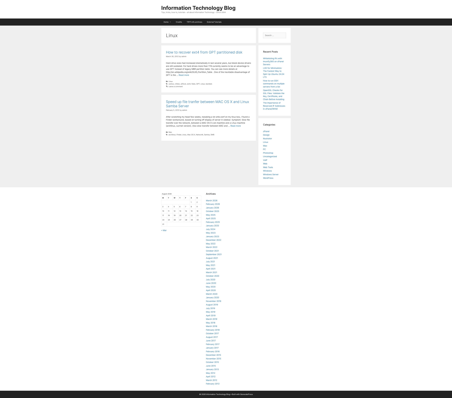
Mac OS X (191, 135)
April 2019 (211, 315)
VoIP (265, 160)
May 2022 (210, 243)
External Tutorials (214, 22)
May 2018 (210, 323)
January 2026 (212, 208)
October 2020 (212, 276)
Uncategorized (270, 156)
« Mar (164, 230)
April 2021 (210, 269)
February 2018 (213, 330)
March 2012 (211, 380)
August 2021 (212, 258)
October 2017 (212, 333)
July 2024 (210, 229)
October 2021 (212, 251)
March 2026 (211, 200)
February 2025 (213, 222)
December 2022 (213, 240)
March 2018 (211, 326)
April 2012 (210, 376)
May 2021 (210, 265)
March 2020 (211, 294)
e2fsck (183, 84)
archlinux (172, 135)
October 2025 (212, 211)
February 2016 (213, 351)
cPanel (266, 131)
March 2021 (211, 272)
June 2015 (211, 366)
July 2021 (210, 261)
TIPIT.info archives (194, 22)
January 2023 (212, 236)
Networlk (199, 135)
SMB (212, 135)
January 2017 (212, 348)
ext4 (189, 84)
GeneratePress (246, 394)
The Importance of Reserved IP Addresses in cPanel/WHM (274, 106)
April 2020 (211, 290)
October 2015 (212, 362)
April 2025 (211, 218)
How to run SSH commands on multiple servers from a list (274, 84)
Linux (171, 81)
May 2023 (211, 233)
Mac (170, 132)
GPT (198, 84)
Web (265, 163)
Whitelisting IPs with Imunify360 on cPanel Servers (273, 61)
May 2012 (210, 373)
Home (166, 22)
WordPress (268, 178)
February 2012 (213, 384)
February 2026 (213, 204)
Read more (184, 75)
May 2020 (211, 287)
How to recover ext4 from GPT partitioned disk (204, 52)
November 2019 (213, 301)
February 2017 (213, 344)
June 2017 (211, 340)
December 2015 (213, 355)
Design (266, 135)
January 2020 (212, 297)
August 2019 (212, 305)
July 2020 (210, 279)
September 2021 (214, 254)
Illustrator (267, 138)
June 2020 (211, 283)
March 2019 (211, 319)
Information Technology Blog (198, 8)
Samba (207, 135)
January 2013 (212, 369)
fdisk (193, 84)
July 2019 (210, 308)
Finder (179, 135)
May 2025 (210, 215)
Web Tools (268, 167)
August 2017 (212, 337)
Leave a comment (176, 86)
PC (264, 149)
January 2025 (212, 225)
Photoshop (268, 153)
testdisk (209, 84)
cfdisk (177, 84)
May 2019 (210, 312)
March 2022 (211, 247)
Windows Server (270, 174)
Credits (179, 22)
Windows (267, 171)
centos (171, 84)
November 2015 (213, 358)
